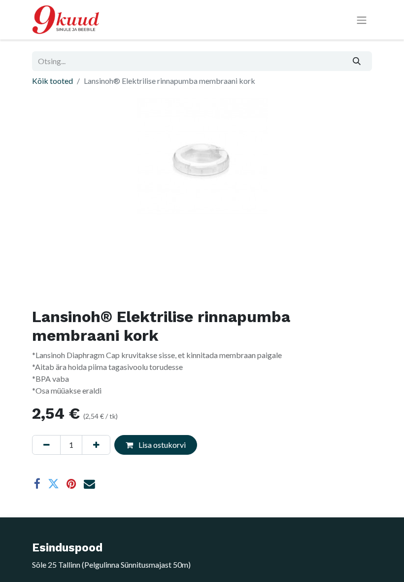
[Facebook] (37, 484)
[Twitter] (53, 484)
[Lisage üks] (96, 445)
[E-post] (89, 484)
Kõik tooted (52, 80)
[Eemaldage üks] (46, 445)
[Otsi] (357, 61)
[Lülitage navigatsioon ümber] (361, 20)
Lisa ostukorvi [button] (161, 444)
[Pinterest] (71, 484)
